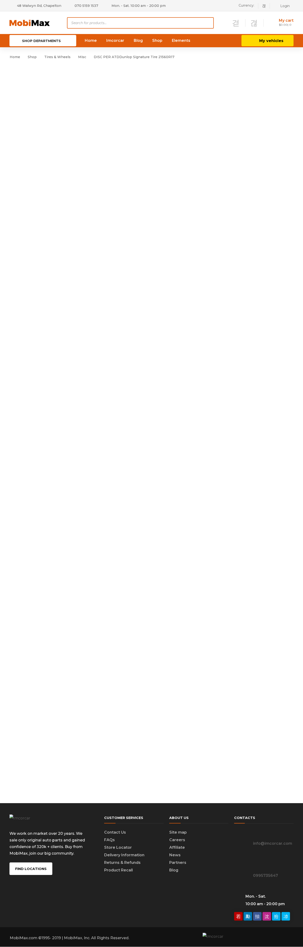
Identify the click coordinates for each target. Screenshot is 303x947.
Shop (32, 57)
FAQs (109, 840)
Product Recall (118, 870)
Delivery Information (124, 855)
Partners (177, 862)
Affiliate (177, 847)
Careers (177, 840)
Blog (173, 870)
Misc (82, 57)
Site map (178, 832)
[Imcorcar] (29, 22)
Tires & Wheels (57, 57)
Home (15, 57)
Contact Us (115, 832)
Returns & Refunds (122, 862)
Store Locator (118, 847)
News (175, 855)
